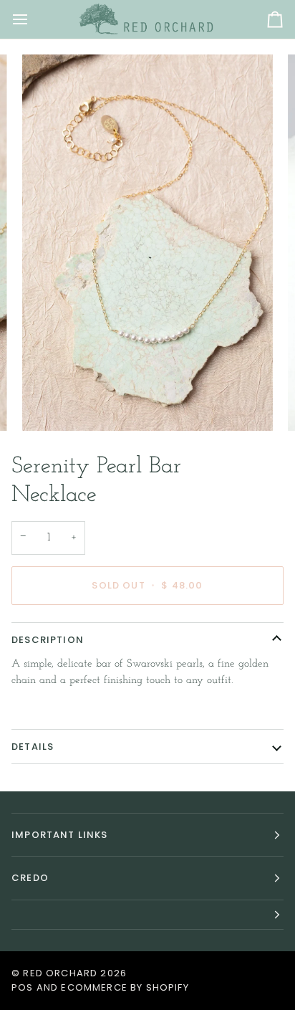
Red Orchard (60, 973)
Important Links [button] (59, 835)
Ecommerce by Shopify (124, 987)
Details (32, 746)
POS (22, 987)
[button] (147, 915)
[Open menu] (32, 19)
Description (47, 640)
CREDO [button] (30, 878)
